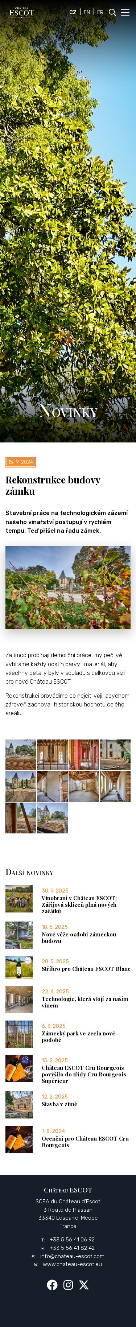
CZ (73, 12)
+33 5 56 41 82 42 (72, 1248)
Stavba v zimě (59, 1104)
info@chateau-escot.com (72, 1256)
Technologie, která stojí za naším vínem (85, 1002)
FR (100, 12)
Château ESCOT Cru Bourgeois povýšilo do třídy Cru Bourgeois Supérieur (84, 1074)
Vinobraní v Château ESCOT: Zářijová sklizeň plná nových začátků (79, 904)
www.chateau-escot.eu (72, 1264)
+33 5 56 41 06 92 (72, 1239)
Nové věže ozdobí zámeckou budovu (79, 937)
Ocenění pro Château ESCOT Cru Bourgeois (85, 1142)
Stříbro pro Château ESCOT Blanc (86, 968)
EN (87, 12)
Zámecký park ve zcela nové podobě (78, 1036)
